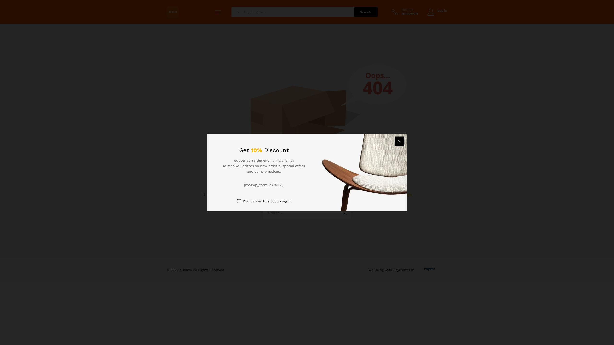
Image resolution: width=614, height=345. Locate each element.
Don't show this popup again (267, 201)
